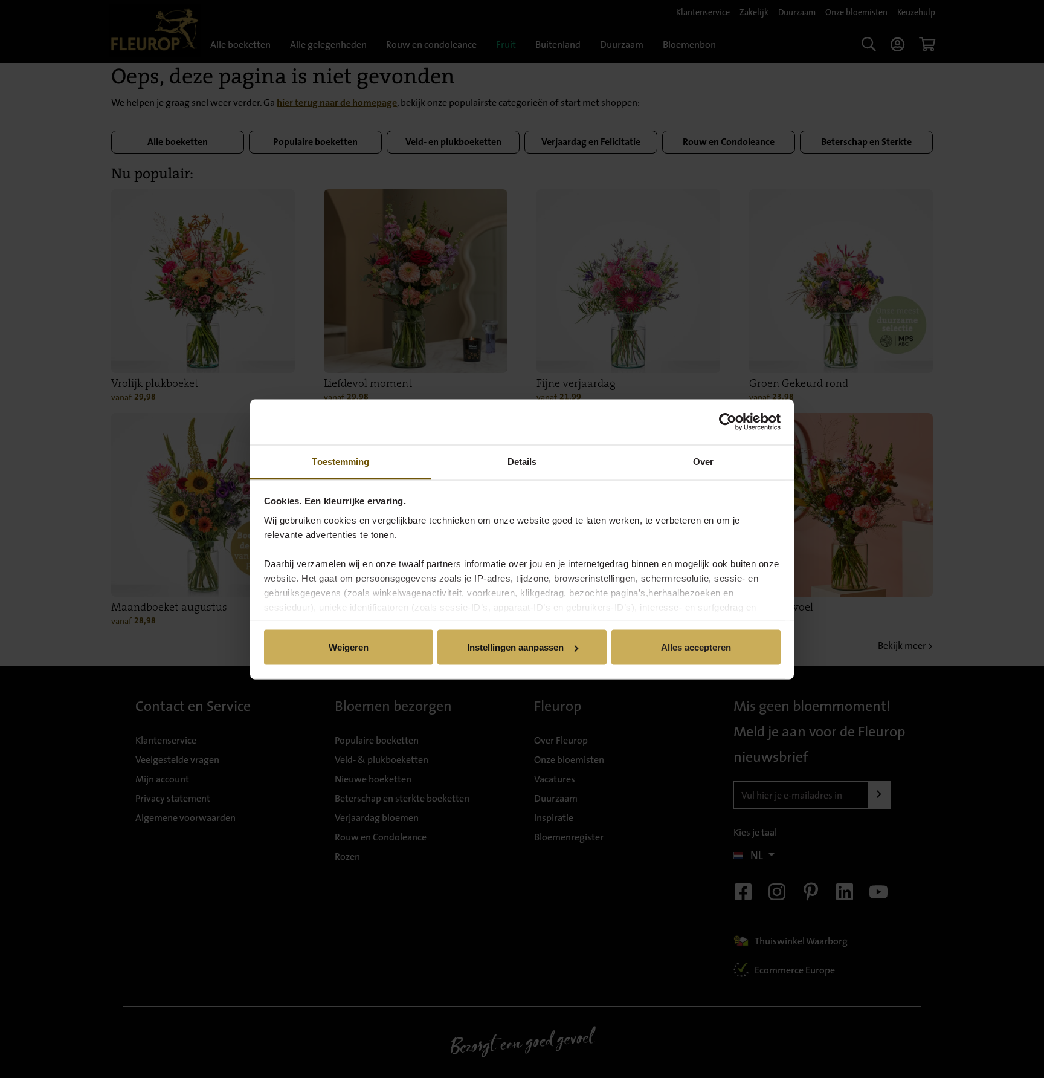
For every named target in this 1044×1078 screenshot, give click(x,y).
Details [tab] (522, 461)
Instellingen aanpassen (515, 647)
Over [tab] (703, 461)
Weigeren (349, 647)
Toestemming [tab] (340, 461)
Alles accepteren (696, 647)
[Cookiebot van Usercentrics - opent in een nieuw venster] (728, 422)
